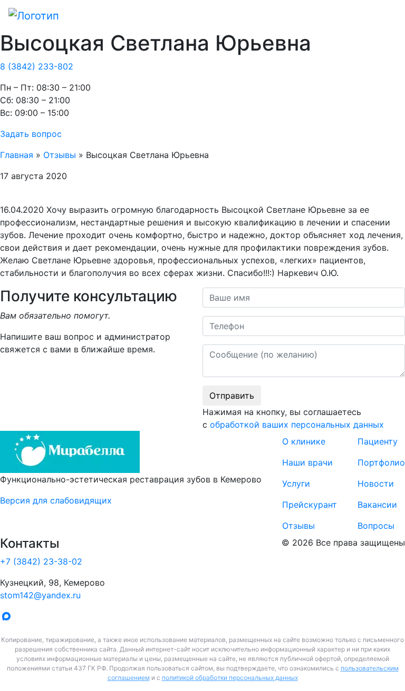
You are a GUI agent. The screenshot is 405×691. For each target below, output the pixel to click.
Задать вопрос (31, 134)
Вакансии (377, 504)
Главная (16, 155)
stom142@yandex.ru (40, 595)
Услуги (296, 483)
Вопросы (376, 525)
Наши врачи (307, 462)
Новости (376, 483)
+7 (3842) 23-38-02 (41, 561)
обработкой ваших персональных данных (297, 424)
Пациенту (378, 441)
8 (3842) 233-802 (36, 66)
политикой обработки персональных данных (230, 678)
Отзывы (59, 155)
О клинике (303, 441)
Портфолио (381, 462)
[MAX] (8, 618)
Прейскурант (309, 504)
